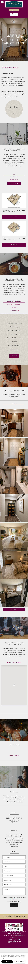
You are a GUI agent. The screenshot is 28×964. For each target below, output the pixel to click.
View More (15, 356)
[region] (14, 958)
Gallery (14, 403)
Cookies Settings (20, 961)
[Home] (14, 4)
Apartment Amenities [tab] (14, 304)
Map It (14, 14)
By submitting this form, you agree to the (14, 897)
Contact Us (14, 217)
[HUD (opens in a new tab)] (18, 942)
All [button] (14, 174)
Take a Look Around (13, 662)
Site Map (17, 939)
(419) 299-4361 (14, 10)
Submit (14, 905)
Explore (14, 107)
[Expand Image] (14, 423)
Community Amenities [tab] (14, 301)
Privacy (10, 939)
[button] (2, 2)
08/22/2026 (13, 183)
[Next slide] (25, 39)
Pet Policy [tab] (14, 307)
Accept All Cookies (7, 961)
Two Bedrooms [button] (14, 179)
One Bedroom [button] (14, 176)
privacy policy (13, 899)
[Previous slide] (2, 39)
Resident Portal (14, 755)
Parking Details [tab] (14, 310)
